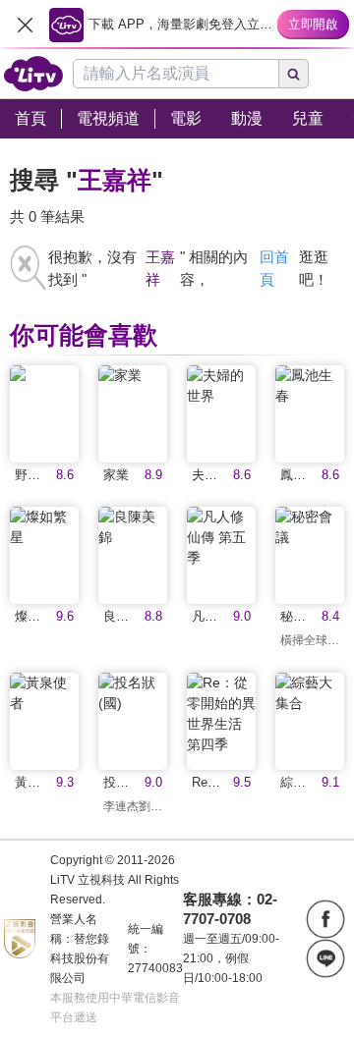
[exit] (24, 24)
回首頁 (274, 268)
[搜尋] (294, 73)
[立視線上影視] (33, 73)
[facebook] (325, 919)
